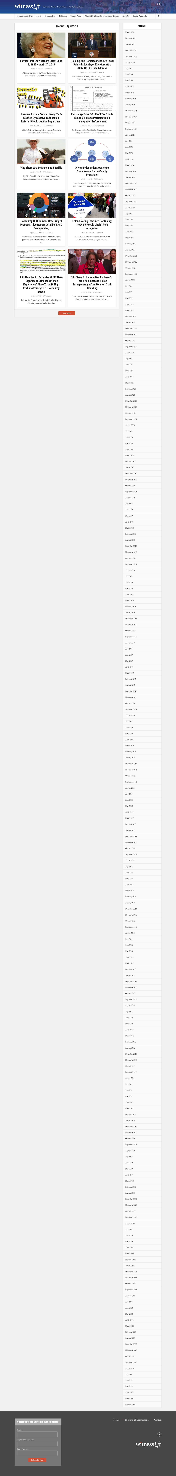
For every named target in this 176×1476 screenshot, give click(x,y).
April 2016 (129, 739)
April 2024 (129, 159)
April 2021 (129, 376)
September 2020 (131, 419)
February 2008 (130, 1332)
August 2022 (130, 280)
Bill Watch (63, 16)
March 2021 (129, 383)
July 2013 (128, 939)
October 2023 (130, 195)
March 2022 (129, 310)
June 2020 (129, 437)
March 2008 (129, 1326)
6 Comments (47, 172)
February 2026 (130, 38)
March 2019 (129, 528)
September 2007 (131, 1362)
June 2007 (129, 1380)
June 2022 (129, 292)
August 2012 (130, 1005)
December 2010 (131, 1126)
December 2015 (131, 763)
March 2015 (129, 818)
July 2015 (128, 794)
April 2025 (129, 86)
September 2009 (131, 1217)
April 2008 (129, 1320)
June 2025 (129, 74)
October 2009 (130, 1211)
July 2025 (128, 68)
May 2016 (129, 733)
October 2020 (130, 413)
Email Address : (23, 1449)
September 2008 (131, 1289)
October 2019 (130, 485)
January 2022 (130, 322)
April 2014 (129, 884)
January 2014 (130, 902)
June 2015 (129, 800)
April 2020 (129, 449)
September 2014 (131, 854)
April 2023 (129, 231)
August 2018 (130, 570)
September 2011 (131, 1072)
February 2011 (130, 1114)
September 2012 (131, 999)
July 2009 (128, 1229)
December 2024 (131, 110)
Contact (157, 1419)
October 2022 (130, 268)
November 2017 (131, 624)
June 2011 (129, 1090)
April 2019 (129, 522)
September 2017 (131, 636)
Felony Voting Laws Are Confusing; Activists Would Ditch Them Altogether (92, 224)
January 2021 (130, 395)
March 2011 (129, 1108)
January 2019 (130, 540)
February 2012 (130, 1042)
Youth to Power (75, 16)
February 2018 (130, 606)
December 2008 (131, 1271)
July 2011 (128, 1084)
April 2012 (129, 1029)
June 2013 (129, 945)
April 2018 (129, 594)
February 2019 (130, 534)
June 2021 (129, 364)
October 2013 (130, 921)
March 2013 (129, 963)
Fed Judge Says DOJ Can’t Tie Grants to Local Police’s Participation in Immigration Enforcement (92, 118)
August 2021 (130, 352)
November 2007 (131, 1350)
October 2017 (130, 630)
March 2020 (129, 455)
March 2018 (129, 600)
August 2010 (130, 1150)
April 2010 (129, 1175)
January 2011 (130, 1120)
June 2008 (129, 1308)
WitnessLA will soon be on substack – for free (102, 16)
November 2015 (131, 769)
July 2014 (128, 866)
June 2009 (129, 1235)
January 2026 (130, 44)
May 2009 (129, 1241)
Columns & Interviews (24, 16)
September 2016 (131, 709)
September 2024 (131, 129)
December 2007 (131, 1344)
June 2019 (129, 510)
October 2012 (130, 993)
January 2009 (130, 1265)
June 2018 (129, 582)
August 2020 (130, 425)
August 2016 (130, 715)
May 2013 (129, 951)
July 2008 (128, 1302)
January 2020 (130, 467)
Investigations (50, 16)
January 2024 (130, 177)
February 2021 (130, 389)
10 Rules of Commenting (137, 1419)
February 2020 (130, 461)
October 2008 (130, 1283)
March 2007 (129, 1398)
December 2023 (131, 183)
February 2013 (130, 969)
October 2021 (130, 340)
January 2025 (130, 104)
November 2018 (131, 552)
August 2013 (130, 933)
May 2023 (129, 225)
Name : (19, 1430)
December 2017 (131, 618)
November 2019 (131, 479)
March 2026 (129, 32)
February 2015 (130, 824)
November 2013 (131, 915)
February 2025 (130, 98)
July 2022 (128, 286)
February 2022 (130, 316)
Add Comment (98, 72)
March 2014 (129, 890)
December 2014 (131, 836)
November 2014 (131, 842)
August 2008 (130, 1295)
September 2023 (131, 201)
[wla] (27, 6)
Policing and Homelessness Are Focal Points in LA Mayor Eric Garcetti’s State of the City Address (92, 64)
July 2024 (128, 141)
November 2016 (131, 697)
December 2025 (131, 50)
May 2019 (129, 516)
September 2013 (131, 927)
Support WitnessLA (140, 16)
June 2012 (129, 1017)
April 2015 (129, 812)
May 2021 (129, 370)
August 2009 (130, 1223)
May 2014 (129, 878)
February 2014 (130, 896)
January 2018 (130, 612)
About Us (126, 16)
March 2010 (129, 1181)
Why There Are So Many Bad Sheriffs (41, 167)
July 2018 (128, 576)
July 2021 (128, 358)
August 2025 (130, 62)
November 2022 (131, 262)
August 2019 (130, 497)
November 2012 (131, 987)
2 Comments (98, 179)
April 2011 (129, 1102)
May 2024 (129, 153)
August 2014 (130, 860)
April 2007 (129, 1392)
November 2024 (131, 117)
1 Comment (47, 69)
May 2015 (129, 806)
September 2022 (131, 274)
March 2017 (129, 673)
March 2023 (129, 237)
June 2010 (129, 1162)
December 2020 (131, 401)
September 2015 (131, 782)
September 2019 (131, 491)
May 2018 (129, 588)
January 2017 (130, 685)
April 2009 (129, 1247)
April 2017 (129, 667)
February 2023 (130, 243)
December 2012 (131, 981)
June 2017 (129, 655)
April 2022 (129, 304)
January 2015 (130, 830)
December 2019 (131, 473)
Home (116, 1419)
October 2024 (130, 123)
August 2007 (130, 1368)
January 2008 (130, 1338)
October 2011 (130, 1066)
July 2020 (128, 431)
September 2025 (131, 56)
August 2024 (130, 135)
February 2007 (130, 1404)
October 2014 (130, 848)
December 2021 (131, 328)
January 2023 (130, 250)
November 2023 (131, 189)
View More (67, 313)
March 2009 (129, 1253)
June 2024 (129, 147)
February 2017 (130, 679)
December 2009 (131, 1199)
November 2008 (131, 1277)
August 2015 (130, 788)
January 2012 (130, 1048)
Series (38, 16)
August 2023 (130, 207)
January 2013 (130, 975)
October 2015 (130, 776)
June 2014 (129, 872)
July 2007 (128, 1374)
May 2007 (129, 1386)
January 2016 (130, 757)
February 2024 (130, 171)
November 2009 (131, 1205)
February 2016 (130, 751)
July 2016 (128, 721)
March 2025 (129, 92)
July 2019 (128, 503)
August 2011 (130, 1078)
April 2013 (129, 957)
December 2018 (131, 546)
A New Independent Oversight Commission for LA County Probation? (92, 171)
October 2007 (130, 1356)
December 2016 (131, 691)
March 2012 (129, 1036)
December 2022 (131, 256)
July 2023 (128, 213)
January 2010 (130, 1193)
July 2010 (128, 1156)
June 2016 (129, 727)
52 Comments (48, 232)
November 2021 (131, 334)
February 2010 (130, 1187)
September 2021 (131, 346)
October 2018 (130, 558)
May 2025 (129, 80)
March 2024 (129, 165)
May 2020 (129, 443)
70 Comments (98, 292)
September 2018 (131, 564)
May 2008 (129, 1314)
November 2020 (131, 407)
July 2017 (128, 649)
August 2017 (130, 643)
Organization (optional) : (26, 1439)
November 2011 (131, 1060)
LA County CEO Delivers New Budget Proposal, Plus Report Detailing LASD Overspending (41, 224)
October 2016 (130, 703)
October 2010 (130, 1138)
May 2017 (129, 661)
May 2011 (129, 1096)
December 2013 (131, 909)
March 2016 (129, 745)
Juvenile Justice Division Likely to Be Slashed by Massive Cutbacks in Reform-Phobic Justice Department (41, 118)
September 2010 (131, 1144)
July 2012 (128, 1011)
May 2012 (129, 1023)
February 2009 (130, 1259)
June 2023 (129, 219)
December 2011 (131, 1054)
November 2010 (131, 1132)
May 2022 (129, 298)
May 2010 (129, 1169)
